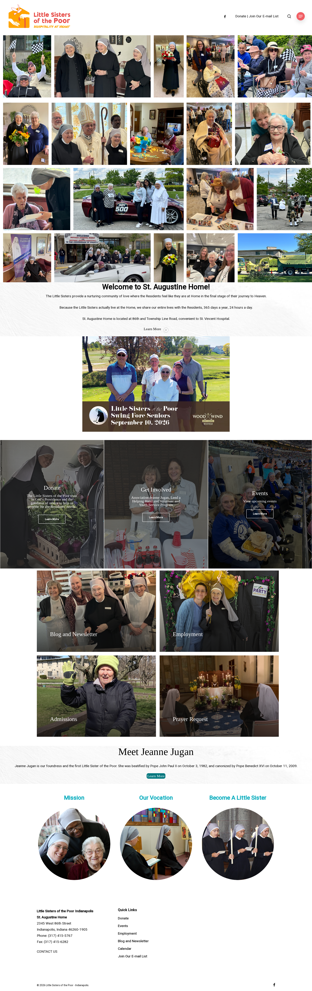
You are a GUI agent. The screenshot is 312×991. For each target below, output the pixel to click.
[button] (300, 16)
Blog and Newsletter (133, 941)
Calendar (124, 948)
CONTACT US (47, 951)
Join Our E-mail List (263, 16)
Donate (240, 16)
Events (123, 925)
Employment (127, 933)
